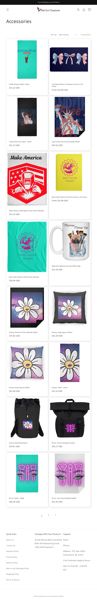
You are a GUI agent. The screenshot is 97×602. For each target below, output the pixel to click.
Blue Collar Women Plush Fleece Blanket (24, 277)
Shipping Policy (12, 574)
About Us (10, 540)
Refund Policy (12, 563)
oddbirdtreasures (44, 596)
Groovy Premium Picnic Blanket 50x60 (23, 332)
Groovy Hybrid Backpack (18, 443)
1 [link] (41, 514)
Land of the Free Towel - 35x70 (20, 142)
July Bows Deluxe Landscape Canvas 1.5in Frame (67, 85)
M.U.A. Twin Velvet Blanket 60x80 (64, 498)
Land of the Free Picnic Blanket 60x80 (66, 142)
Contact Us (10, 545)
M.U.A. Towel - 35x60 (16, 498)
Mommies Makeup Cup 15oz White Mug (66, 266)
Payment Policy (12, 551)
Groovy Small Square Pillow (19, 388)
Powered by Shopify (57, 596)
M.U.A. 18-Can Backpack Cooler (63, 443)
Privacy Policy (11, 557)
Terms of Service (13, 580)
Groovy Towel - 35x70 (59, 388)
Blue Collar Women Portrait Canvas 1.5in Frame (69, 197)
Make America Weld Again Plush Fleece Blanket (26, 211)
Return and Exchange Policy (17, 568)
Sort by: (54, 34)
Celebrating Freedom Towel (19, 84)
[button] (7, 10)
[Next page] (55, 515)
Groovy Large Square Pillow (62, 332)
